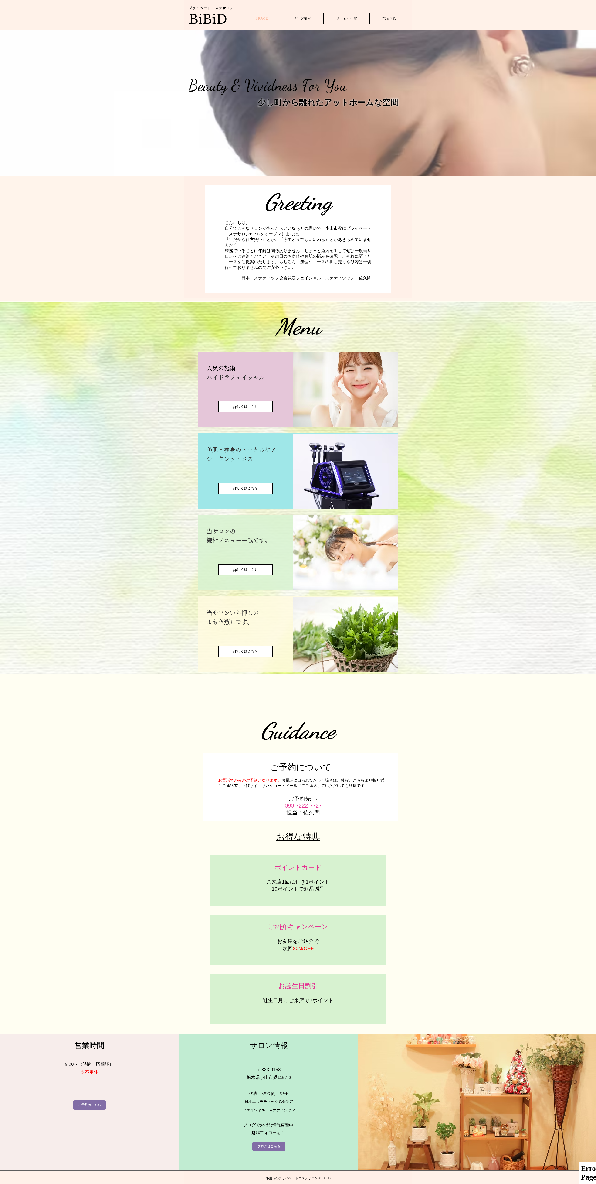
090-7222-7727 (303, 805)
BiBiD (208, 19)
